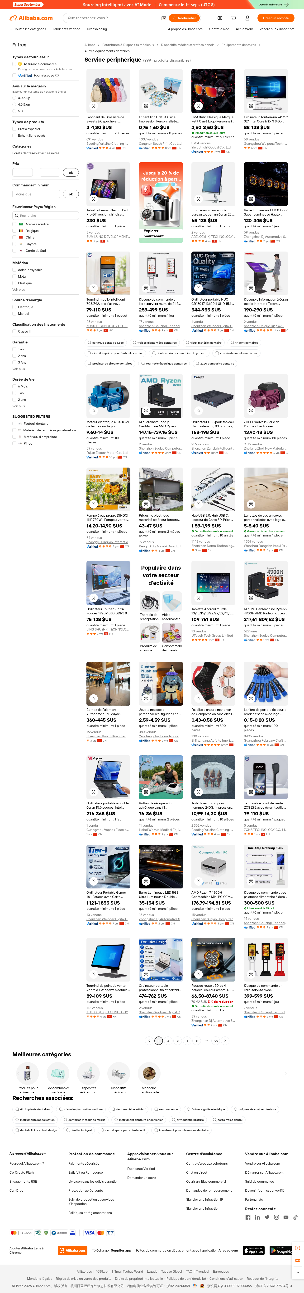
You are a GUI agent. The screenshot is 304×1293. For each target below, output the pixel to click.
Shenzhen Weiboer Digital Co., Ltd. (213, 326)
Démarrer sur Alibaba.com (264, 1172)
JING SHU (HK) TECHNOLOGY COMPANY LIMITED (108, 629)
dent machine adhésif (130, 1109)
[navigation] (45, 543)
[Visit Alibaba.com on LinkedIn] (257, 1217)
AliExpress (84, 1271)
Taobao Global (171, 1271)
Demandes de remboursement (209, 1190)
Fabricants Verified (141, 1169)
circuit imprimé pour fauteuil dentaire (117, 353)
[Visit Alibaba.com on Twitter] (267, 1217)
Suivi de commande (259, 1181)
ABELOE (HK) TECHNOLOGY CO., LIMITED (213, 237)
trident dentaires (246, 342)
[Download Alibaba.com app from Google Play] (282, 1250)
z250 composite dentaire (217, 363)
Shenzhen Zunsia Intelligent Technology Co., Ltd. (213, 448)
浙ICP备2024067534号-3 (273, 1286)
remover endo (168, 1109)
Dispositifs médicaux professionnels (187, 45)
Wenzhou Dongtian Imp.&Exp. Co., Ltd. (266, 546)
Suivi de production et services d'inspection (91, 1202)
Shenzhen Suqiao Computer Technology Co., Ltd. (161, 448)
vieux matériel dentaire (206, 342)
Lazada (152, 1271)
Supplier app (121, 1250)
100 (215, 1040)
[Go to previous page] (149, 1040)
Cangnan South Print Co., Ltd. (160, 143)
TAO (189, 1271)
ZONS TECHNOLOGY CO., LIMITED (108, 326)
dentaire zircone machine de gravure (181, 353)
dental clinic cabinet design (38, 1130)
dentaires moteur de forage (86, 1120)
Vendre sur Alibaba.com (262, 1163)
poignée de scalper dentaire (257, 1109)
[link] (298, 1248)
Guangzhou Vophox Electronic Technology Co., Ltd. (108, 830)
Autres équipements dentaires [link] (107, 51)
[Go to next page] (225, 1040)
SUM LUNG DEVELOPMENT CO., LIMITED (108, 237)
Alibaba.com (228, 1250)
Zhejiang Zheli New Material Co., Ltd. (266, 448)
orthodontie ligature (190, 1120)
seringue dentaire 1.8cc (108, 342)
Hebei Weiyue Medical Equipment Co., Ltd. (161, 830)
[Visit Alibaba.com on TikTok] (295, 1217)
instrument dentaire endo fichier (141, 1120)
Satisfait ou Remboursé (85, 1172)
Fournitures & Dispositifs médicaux (128, 45)
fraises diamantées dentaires (157, 342)
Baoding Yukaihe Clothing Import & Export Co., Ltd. (108, 143)
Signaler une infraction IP (204, 1199)
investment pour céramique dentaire (184, 1130)
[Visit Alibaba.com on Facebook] (248, 1217)
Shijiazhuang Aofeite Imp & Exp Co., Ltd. (213, 740)
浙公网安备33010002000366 (229, 1286)
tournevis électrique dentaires (166, 363)
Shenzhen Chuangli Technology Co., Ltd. (161, 326)
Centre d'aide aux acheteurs (207, 1163)
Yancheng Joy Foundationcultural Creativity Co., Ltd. (161, 736)
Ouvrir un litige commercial (206, 1181)
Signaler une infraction (202, 1208)
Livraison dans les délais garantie (92, 1181)
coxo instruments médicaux (238, 353)
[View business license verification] (195, 1286)
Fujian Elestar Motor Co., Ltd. (107, 453)
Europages (221, 1271)
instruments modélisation (37, 1120)
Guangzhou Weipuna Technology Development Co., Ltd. (266, 143)
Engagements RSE (23, 1181)
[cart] (234, 19)
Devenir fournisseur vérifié (265, 1190)
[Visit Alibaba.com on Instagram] (276, 1217)
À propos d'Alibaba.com (28, 1153)
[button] (164, 18)
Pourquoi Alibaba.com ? (27, 1163)
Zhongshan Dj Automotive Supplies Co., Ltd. (266, 237)
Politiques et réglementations (90, 1213)
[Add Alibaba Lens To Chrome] (72, 1250)
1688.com (103, 1271)
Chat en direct (196, 1172)
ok (71, 173)
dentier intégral (81, 1130)
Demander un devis (141, 1178)
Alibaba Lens (31, 1248)
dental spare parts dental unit (125, 1130)
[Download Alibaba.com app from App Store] (254, 1250)
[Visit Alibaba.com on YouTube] (286, 1217)
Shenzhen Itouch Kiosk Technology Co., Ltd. (108, 736)
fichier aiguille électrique (208, 1109)
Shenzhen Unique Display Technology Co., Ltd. (266, 326)
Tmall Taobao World (128, 1271)
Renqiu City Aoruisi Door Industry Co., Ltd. (161, 546)
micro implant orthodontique (83, 1109)
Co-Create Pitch (22, 1172)
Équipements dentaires (239, 45)
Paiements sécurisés (83, 1163)
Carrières (16, 1190)
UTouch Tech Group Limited (212, 635)
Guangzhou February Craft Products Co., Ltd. (266, 740)
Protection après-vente (85, 1190)
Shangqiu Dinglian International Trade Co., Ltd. (108, 542)
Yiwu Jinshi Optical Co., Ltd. (211, 147)
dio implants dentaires (35, 1109)
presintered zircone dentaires (112, 363)
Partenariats (254, 1199)
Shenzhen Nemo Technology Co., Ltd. (213, 546)
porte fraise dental (230, 1120)
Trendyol (202, 1271)
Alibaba (90, 45)
